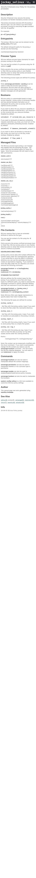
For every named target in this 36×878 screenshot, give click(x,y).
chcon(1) (4, 402)
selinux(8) (4, 400)
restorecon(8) (29, 400)
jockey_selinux (16, 2)
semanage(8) (19, 400)
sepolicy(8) (11, 402)
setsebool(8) (20, 402)
